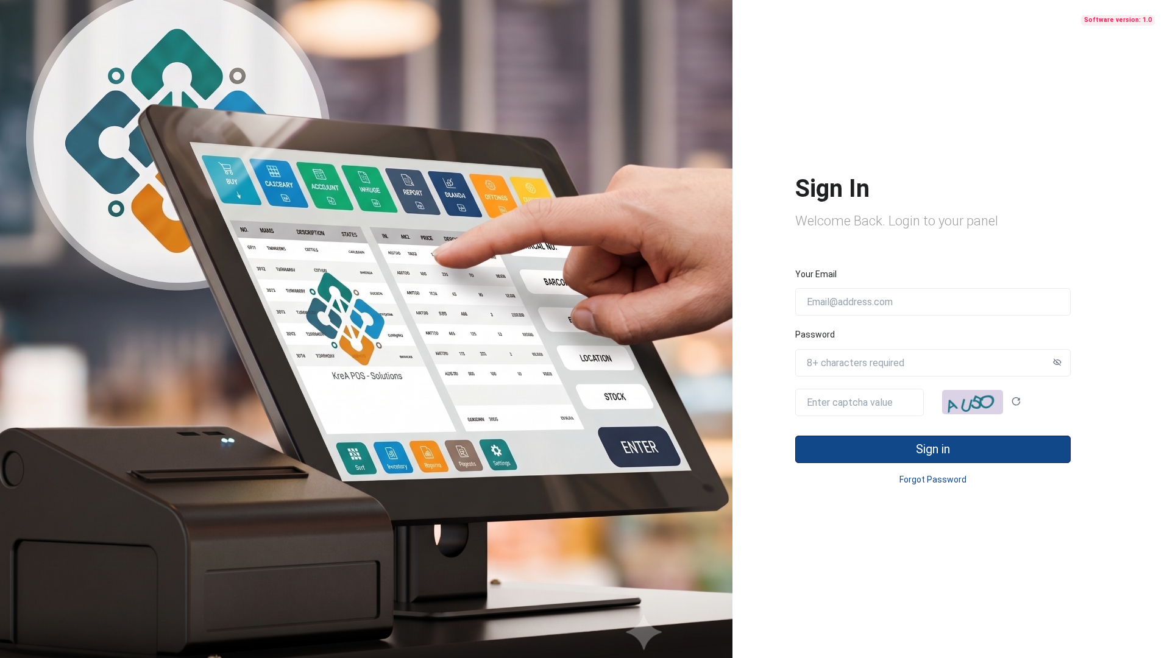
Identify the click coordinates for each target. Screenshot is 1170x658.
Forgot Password (932, 479)
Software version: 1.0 (1118, 20)
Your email (816, 274)
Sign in (933, 449)
